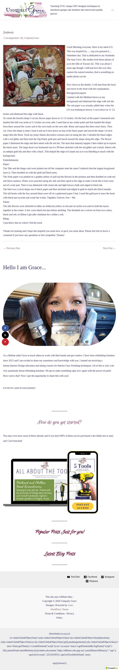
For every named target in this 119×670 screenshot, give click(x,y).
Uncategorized (11, 37)
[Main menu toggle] (112, 10)
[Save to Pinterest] (5, 341)
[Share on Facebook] (5, 328)
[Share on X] (5, 335)
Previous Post (11, 248)
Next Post (109, 248)
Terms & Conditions (55, 613)
